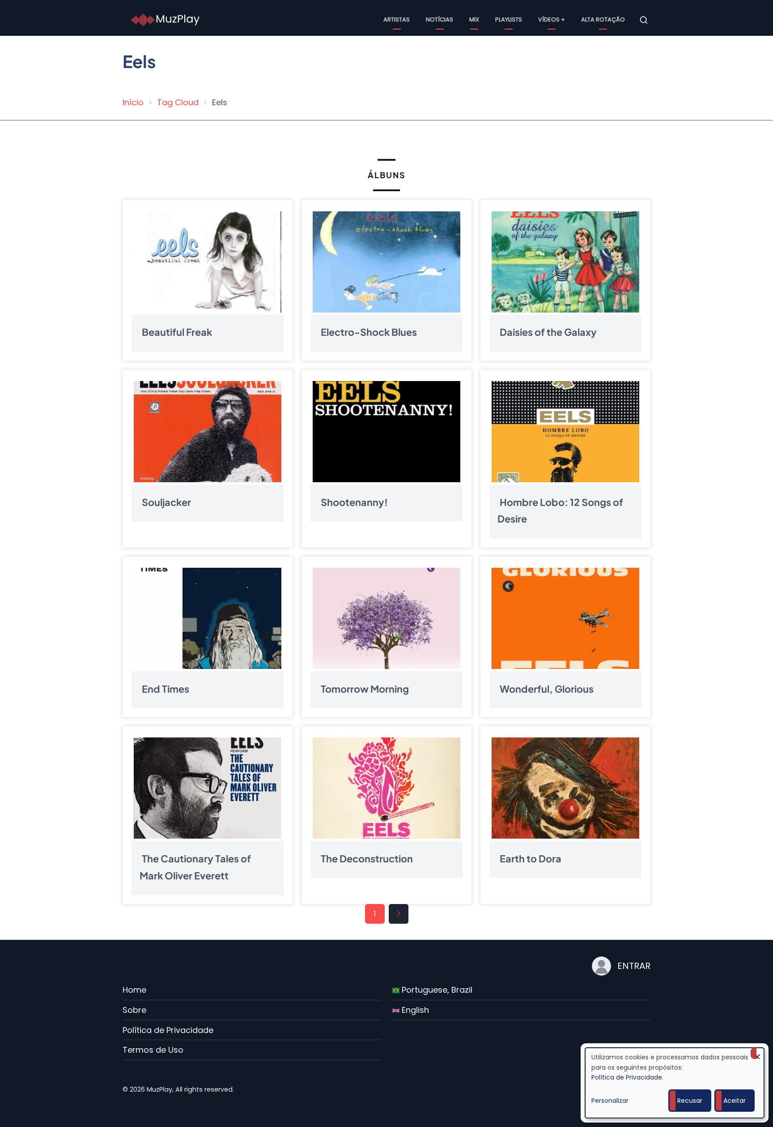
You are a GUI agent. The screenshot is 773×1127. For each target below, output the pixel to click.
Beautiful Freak (177, 332)
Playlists (508, 19)
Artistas (396, 19)
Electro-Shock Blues (369, 332)
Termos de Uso (153, 1049)
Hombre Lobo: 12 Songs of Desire (560, 510)
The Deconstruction (367, 858)
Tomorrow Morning (365, 688)
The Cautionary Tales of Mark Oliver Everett (195, 866)
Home (134, 989)
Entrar (633, 966)
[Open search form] (643, 20)
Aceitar (734, 1100)
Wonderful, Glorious (547, 688)
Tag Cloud (178, 102)
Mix (474, 19)
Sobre (134, 1010)
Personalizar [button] (610, 1100)
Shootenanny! (354, 502)
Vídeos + (551, 19)
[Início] (165, 19)
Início (133, 102)
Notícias (439, 19)
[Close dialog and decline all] (757, 1053)
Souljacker (166, 502)
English (414, 1010)
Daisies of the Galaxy (548, 332)
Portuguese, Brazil (435, 989)
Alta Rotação (603, 19)
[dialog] (674, 1083)
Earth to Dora (530, 858)
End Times (165, 688)
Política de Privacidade (168, 1030)
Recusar (689, 1100)
